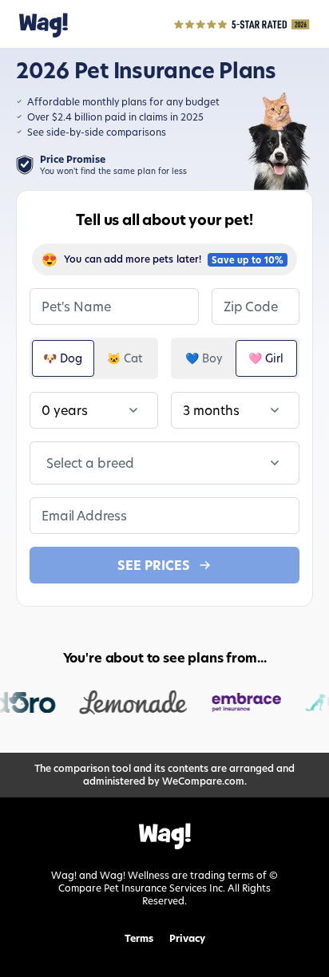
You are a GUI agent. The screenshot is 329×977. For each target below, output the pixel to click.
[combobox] (48, 463)
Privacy (187, 938)
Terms (139, 938)
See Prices (153, 565)
